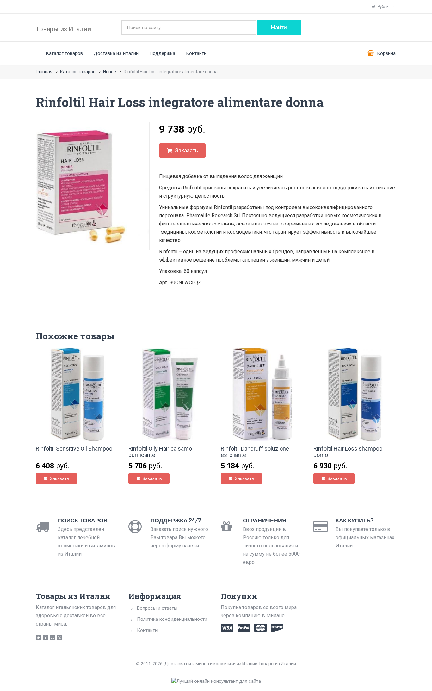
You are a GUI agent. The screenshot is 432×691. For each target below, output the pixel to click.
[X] (59, 637)
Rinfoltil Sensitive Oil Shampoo (74, 448)
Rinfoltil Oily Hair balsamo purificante (160, 451)
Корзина (386, 53)
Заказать (186, 150)
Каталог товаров (64, 53)
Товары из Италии (63, 29)
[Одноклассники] (45, 637)
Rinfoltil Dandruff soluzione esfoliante (255, 451)
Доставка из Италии (116, 53)
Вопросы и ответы (157, 608)
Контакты (196, 53)
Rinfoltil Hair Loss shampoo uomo (347, 451)
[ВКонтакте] (38, 637)
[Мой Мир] (52, 637)
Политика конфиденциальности (172, 619)
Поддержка (162, 53)
